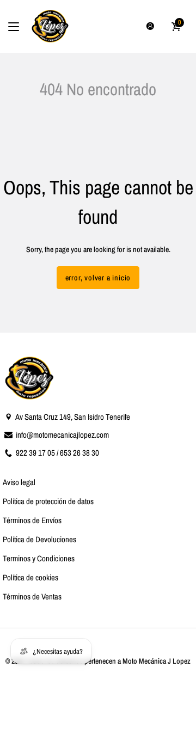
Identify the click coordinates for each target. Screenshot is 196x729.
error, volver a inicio (98, 278)
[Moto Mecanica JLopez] (50, 26)
